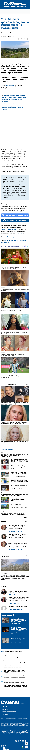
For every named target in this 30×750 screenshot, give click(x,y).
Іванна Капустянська (17, 33)
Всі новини (25, 517)
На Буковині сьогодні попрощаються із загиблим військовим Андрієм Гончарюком (15, 656)
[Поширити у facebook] (18, 39)
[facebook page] (18, 741)
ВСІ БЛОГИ (26, 585)
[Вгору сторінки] (26, 743)
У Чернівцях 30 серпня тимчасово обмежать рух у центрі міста (18, 499)
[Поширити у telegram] (27, 39)
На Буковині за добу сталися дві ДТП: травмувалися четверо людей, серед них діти (14, 514)
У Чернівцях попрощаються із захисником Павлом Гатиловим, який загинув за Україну (20, 487)
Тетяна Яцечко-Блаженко (16, 539)
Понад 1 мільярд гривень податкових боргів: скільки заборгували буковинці (14, 495)
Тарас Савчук (12, 594)
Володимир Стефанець (15, 609)
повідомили (10, 85)
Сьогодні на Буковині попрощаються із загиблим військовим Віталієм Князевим (14, 676)
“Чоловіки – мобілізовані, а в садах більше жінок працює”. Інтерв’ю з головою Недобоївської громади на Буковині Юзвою (15, 577)
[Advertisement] (15, 131)
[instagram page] (27, 741)
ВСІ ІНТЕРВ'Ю (25, 555)
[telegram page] (25, 741)
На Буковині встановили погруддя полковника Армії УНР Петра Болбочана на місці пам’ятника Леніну (19, 481)
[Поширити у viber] (24, 39)
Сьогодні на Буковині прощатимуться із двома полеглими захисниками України (14, 681)
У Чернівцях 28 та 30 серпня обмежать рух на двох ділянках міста (20, 467)
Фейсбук (20, 233)
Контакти (5, 709)
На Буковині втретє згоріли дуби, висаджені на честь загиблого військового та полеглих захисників (15, 686)
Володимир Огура (13, 603)
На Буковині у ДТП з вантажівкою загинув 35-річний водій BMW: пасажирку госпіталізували (14, 455)
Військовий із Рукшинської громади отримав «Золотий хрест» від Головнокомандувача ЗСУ (19, 474)
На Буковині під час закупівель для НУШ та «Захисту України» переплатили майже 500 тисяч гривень (19, 461)
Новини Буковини (13, 236)
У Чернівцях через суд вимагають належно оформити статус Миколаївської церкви (20, 506)
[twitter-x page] (20, 741)
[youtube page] (23, 741)
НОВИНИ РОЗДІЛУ (24, 647)
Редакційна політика (9, 711)
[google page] (16, 741)
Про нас (4, 706)
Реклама (5, 714)
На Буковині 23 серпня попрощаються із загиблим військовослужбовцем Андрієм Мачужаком (14, 671)
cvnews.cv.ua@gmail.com (9, 229)
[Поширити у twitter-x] (21, 39)
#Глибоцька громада (11, 240)
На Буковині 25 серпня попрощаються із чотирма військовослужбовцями (14, 666)
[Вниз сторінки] (26, 747)
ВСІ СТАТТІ (26, 521)
